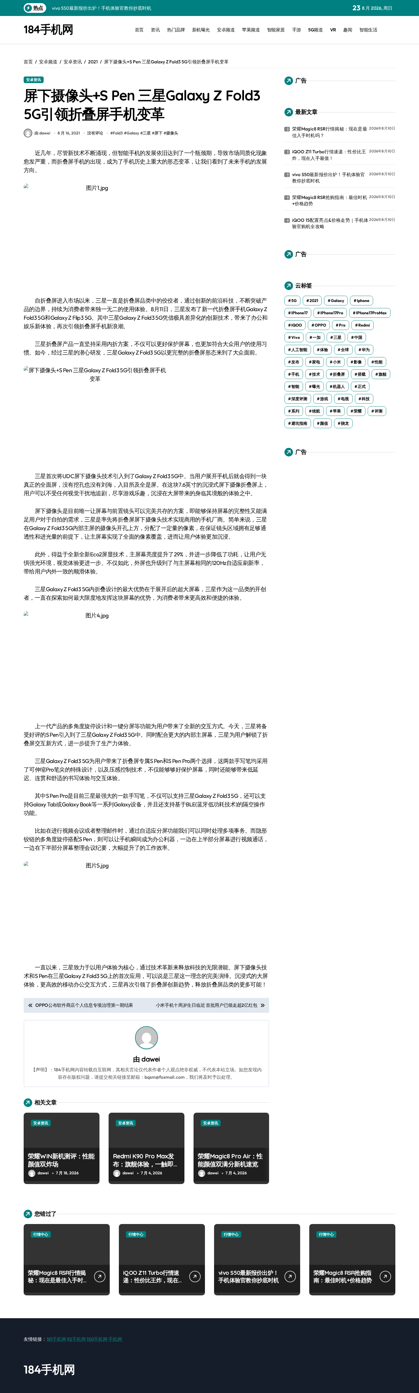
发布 (295, 362)
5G (294, 300)
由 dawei (42, 133)
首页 (139, 30)
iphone (363, 300)
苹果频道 (251, 30)
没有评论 (95, 133)
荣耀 (358, 411)
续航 (316, 411)
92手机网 (76, 1339)
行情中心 (40, 1234)
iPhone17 (299, 312)
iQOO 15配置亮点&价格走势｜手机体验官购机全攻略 (330, 223)
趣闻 (347, 30)
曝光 (316, 386)
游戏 (324, 398)
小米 (337, 362)
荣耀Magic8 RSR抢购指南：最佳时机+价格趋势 (329, 200)
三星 (147, 133)
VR (333, 30)
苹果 (337, 411)
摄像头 (172, 133)
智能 (295, 386)
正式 (362, 386)
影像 (358, 362)
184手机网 (48, 29)
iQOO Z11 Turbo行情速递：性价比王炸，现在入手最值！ (329, 155)
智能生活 (368, 30)
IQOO (296, 325)
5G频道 (315, 30)
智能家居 (276, 30)
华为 (366, 349)
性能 (379, 362)
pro (342, 325)
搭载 (362, 374)
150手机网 (97, 1339)
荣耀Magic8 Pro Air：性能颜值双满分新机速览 (230, 1160)
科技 (366, 398)
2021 (314, 300)
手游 (296, 30)
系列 (295, 411)
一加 (317, 337)
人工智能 (299, 349)
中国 (358, 337)
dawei (150, 1059)
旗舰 (383, 374)
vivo (295, 337)
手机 (295, 374)
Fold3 (118, 133)
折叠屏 (339, 374)
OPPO (320, 325)
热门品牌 (176, 30)
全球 (345, 349)
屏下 (158, 133)
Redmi (364, 325)
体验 (324, 349)
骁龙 (345, 423)
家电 (316, 362)
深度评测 (299, 398)
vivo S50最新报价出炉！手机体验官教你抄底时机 (328, 178)
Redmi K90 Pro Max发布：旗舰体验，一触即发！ (143, 1164)
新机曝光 (201, 30)
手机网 (115, 1339)
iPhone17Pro (331, 312)
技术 (316, 374)
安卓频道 (226, 30)
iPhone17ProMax (371, 312)
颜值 (324, 423)
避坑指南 (299, 423)
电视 (345, 398)
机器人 (339, 386)
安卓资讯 (33, 79)
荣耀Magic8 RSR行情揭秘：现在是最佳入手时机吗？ (329, 132)
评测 (379, 411)
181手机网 (56, 1339)
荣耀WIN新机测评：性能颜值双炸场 (61, 1160)
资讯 (155, 30)
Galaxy (133, 133)
